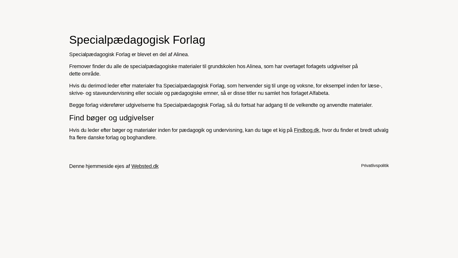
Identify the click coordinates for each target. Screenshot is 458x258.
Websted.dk (145, 166)
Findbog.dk (306, 130)
